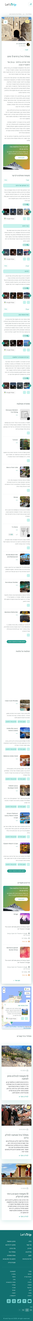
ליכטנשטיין (12, 1296)
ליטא (30, 1290)
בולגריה (13, 1274)
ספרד (30, 1271)
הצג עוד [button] (17, 980)
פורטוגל (29, 1287)
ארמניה (29, 1296)
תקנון (29, 1255)
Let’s (10, 4)
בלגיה (29, 1293)
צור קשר (28, 1245)
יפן (30, 1279)
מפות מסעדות (11, 1255)
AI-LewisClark (21, 44)
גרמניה (29, 1285)
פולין (14, 1279)
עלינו (30, 1241)
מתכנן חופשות (11, 1241)
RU (23, 1310)
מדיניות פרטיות (27, 1259)
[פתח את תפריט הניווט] (30, 4)
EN (31, 1310)
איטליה (29, 1282)
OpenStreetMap (27, 1028)
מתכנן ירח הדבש (10, 1245)
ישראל (13, 1290)
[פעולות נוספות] (21, 49)
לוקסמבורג (12, 1271)
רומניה (13, 1293)
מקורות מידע (11, 1263)
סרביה (13, 1287)
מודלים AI (28, 1252)
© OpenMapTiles (21, 1026)
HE (27, 1310)
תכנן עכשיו (21, 158)
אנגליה (13, 1285)
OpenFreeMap (12, 1026)
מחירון (29, 1248)
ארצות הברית (27, 1277)
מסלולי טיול (28, 14)
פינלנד (13, 1277)
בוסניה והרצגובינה (10, 1282)
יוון (23, 14)
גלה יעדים (12, 1248)
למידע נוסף (24, 1096)
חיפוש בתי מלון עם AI (9, 1259)
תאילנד (29, 1274)
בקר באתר (24, 941)
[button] (20, 995)
